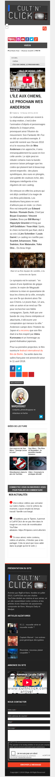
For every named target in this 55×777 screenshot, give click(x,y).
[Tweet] (19, 368)
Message (12, 728)
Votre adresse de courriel (18, 716)
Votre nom (12, 710)
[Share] (13, 368)
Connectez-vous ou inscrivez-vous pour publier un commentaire (27, 488)
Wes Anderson (17, 383)
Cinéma (15, 61)
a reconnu (24, 330)
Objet (10, 722)
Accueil (14, 58)
